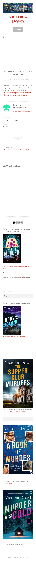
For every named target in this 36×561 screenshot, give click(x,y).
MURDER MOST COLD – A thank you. (17, 149)
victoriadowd (24, 79)
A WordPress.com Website (18, 557)
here (8, 273)
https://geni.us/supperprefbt (18, 411)
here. (10, 483)
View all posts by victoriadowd (21, 111)
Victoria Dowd (18, 19)
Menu (19, 30)
